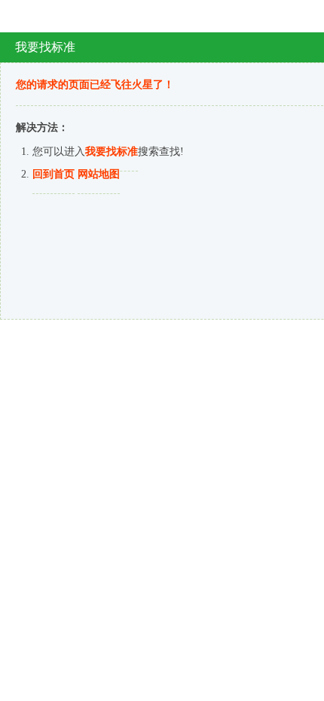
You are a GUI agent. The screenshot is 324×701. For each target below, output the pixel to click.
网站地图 (99, 174)
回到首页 (53, 174)
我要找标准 (111, 151)
